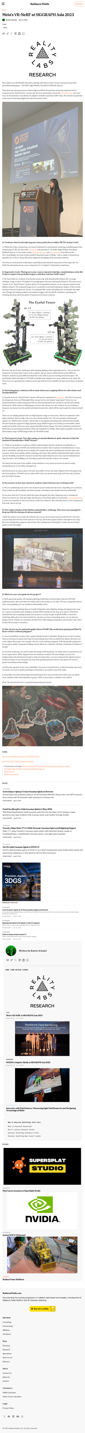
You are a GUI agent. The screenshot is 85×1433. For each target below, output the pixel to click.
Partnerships (8, 1326)
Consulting (7, 1322)
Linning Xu (32, 249)
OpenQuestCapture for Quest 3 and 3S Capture (21, 923)
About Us (6, 1377)
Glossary (6, 1361)
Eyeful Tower (9, 771)
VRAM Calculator (9, 1392)
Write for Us (7, 1357)
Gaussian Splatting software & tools (23, 1133)
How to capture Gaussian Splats (21, 1130)
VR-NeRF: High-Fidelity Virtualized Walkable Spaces (24, 769)
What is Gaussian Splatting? (20, 1126)
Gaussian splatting (75, 498)
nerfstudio (60, 397)
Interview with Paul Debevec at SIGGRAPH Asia (21, 756)
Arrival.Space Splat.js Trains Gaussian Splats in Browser (25, 910)
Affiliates (6, 1330)
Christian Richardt (39, 252)
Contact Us (7, 1373)
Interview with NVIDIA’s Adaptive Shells (17, 761)
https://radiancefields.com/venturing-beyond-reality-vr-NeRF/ (46, 766)
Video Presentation (11, 774)
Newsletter (7, 1353)
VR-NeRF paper (67, 93)
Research (6, 1349)
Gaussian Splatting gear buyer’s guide (24, 1136)
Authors (6, 1381)
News (4, 10)
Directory (6, 1345)
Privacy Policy (8, 1408)
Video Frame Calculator (12, 1396)
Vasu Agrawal (55, 252)
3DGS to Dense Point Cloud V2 (14, 934)
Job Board (7, 1334)
